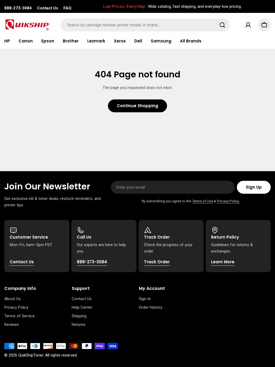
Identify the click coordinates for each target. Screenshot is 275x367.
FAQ (67, 8)
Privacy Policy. (228, 201)
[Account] (248, 25)
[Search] (222, 25)
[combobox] (145, 25)
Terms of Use (202, 201)
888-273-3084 (18, 8)
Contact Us (47, 8)
